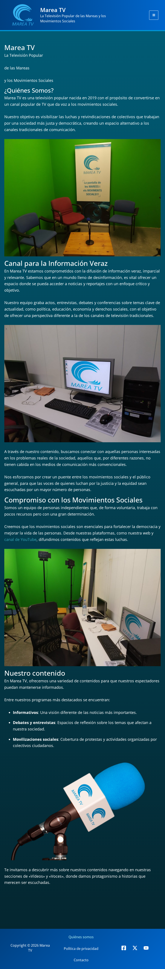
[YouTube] (146, 948)
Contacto (81, 960)
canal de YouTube (20, 539)
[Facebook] (123, 948)
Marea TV (53, 10)
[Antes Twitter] (135, 948)
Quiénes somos (81, 937)
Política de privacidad (81, 948)
